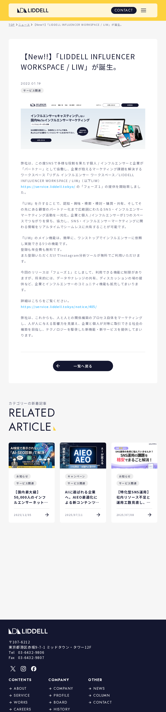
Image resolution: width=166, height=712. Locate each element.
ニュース (24, 24)
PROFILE (61, 695)
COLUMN (101, 695)
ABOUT (20, 688)
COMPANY (63, 688)
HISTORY (62, 709)
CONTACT (124, 10)
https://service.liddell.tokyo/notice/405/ (59, 306)
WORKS (21, 702)
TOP (12, 24)
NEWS (99, 688)
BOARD (60, 702)
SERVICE (22, 695)
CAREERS (22, 709)
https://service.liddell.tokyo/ (48, 186)
